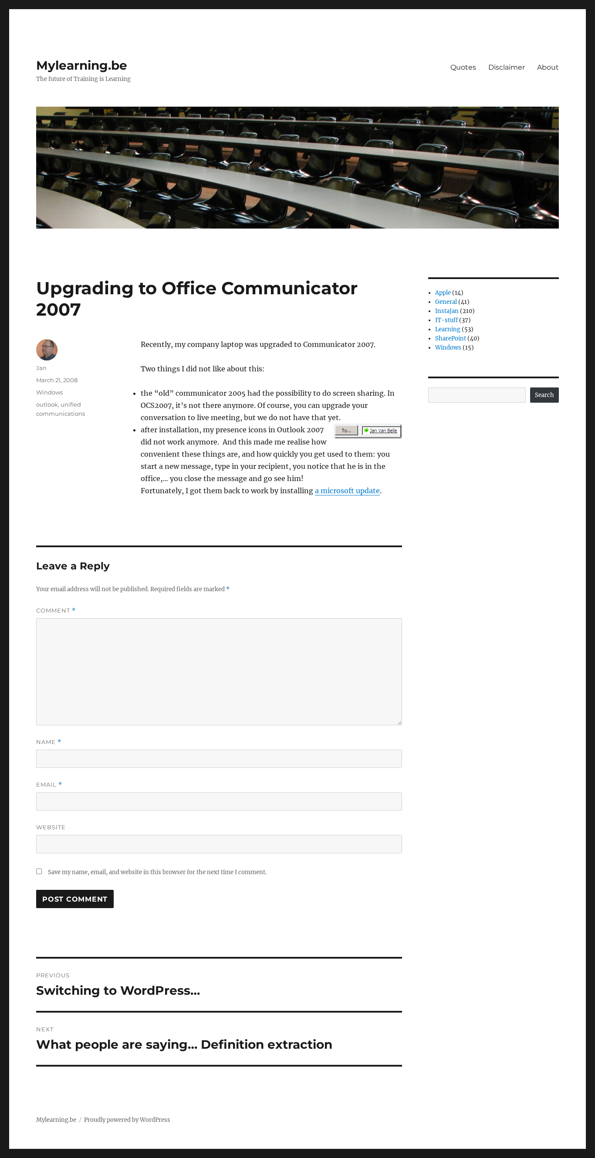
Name (48, 742)
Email (49, 784)
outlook (47, 404)
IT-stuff (446, 320)
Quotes (463, 67)
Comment (56, 610)
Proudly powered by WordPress (127, 1120)
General (446, 302)
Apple (443, 292)
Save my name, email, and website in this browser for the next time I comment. (157, 872)
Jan (41, 367)
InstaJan (447, 311)
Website (51, 827)
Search (544, 395)
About (548, 67)
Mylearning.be (81, 65)
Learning (447, 329)
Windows (49, 392)
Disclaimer (506, 67)
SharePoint (450, 338)
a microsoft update (347, 490)
